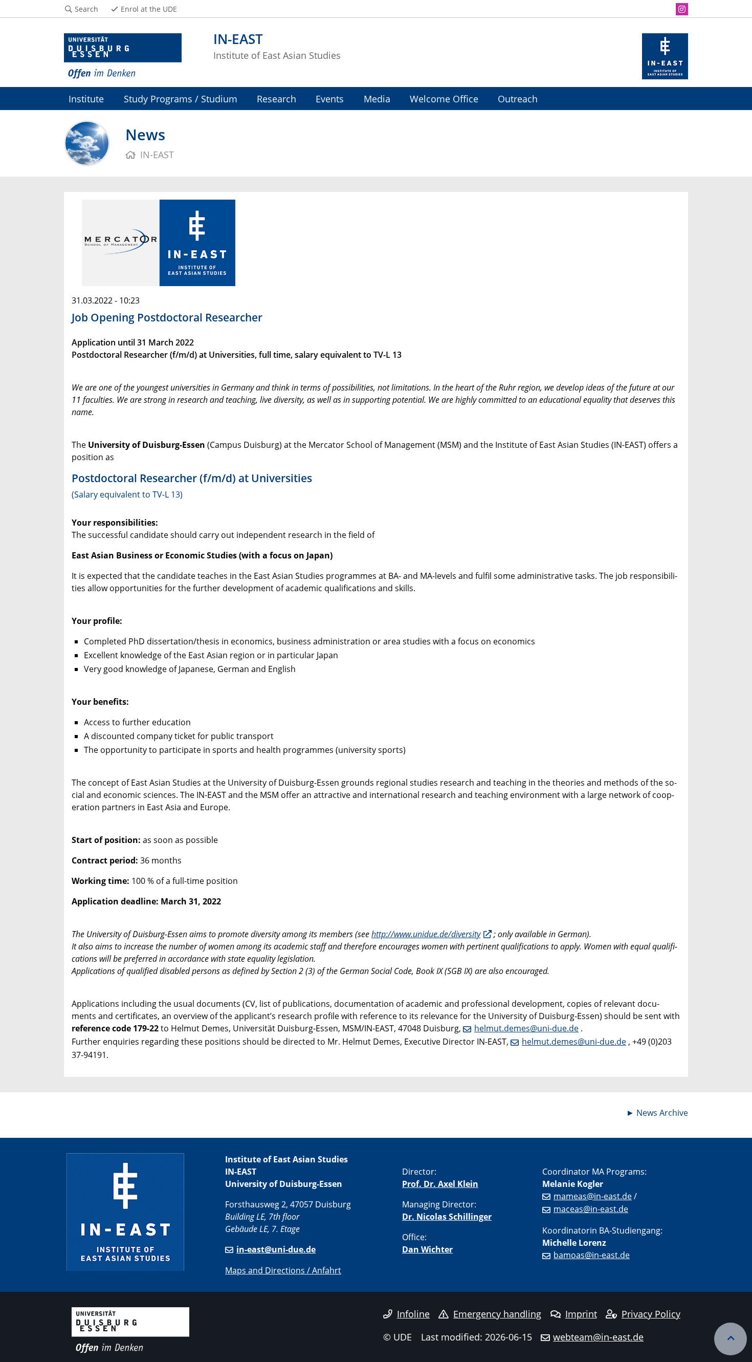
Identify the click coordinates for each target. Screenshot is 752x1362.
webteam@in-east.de (598, 1337)
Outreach (518, 98)
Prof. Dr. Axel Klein (440, 1184)
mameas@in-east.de (593, 1196)
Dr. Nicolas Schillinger (447, 1216)
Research (276, 98)
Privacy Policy (651, 1314)
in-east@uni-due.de (276, 1249)
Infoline (413, 1314)
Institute (86, 98)
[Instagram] (682, 9)
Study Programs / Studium (180, 98)
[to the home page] (123, 56)
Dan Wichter (427, 1249)
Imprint (581, 1314)
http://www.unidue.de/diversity (425, 934)
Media (377, 98)
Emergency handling (497, 1314)
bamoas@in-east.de (592, 1255)
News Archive (662, 1112)
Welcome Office (444, 98)
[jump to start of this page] (730, 1339)
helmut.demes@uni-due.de (526, 1028)
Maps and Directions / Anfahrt (283, 1270)
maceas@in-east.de (591, 1209)
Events (330, 98)
